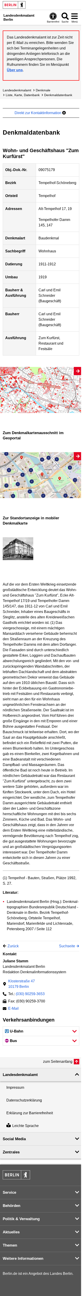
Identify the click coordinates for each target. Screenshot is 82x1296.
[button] (41, 1031)
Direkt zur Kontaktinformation (38, 113)
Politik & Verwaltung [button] (21, 1219)
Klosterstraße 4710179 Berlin (21, 984)
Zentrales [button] (11, 1152)
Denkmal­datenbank (58, 95)
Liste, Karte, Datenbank (23, 95)
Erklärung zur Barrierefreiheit (29, 1113)
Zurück (13, 946)
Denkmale (43, 90)
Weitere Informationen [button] (23, 1258)
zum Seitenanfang (57, 1061)
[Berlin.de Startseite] (14, 5)
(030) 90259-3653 (30, 994)
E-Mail (13, 1009)
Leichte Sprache (25, 1126)
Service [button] (9, 1192)
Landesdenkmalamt (17, 90)
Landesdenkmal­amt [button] (20, 1075)
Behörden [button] (11, 1206)
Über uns (15, 70)
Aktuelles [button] (11, 1232)
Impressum (15, 1087)
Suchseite (67, 946)
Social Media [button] (14, 1139)
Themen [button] (10, 1245)
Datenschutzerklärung (24, 1100)
